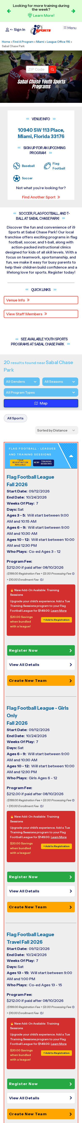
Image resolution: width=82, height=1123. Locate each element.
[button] (42, 664)
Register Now (23, 650)
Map (44, 403)
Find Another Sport (39, 197)
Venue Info (15, 300)
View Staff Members (24, 314)
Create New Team (28, 680)
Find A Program (23, 41)
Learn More (59, 611)
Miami (40, 41)
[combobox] (5, 392)
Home (6, 41)
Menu (71, 28)
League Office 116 (58, 41)
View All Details (24, 664)
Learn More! (43, 15)
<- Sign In (17, 29)
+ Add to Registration (56, 619)
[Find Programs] (52, 69)
